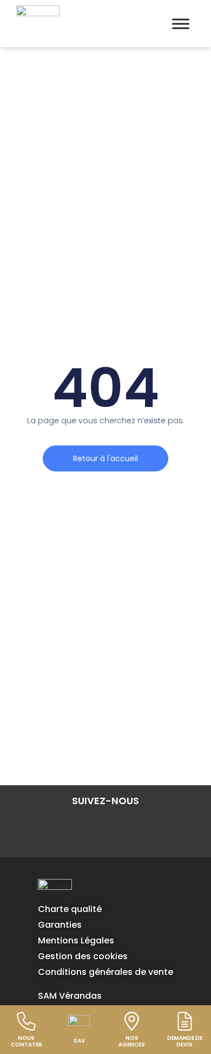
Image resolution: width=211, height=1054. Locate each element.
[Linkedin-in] (74, 827)
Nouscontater (26, 1041)
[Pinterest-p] (137, 827)
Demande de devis (184, 1041)
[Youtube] (168, 827)
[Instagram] (105, 827)
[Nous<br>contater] (26, 1021)
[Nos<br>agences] (131, 1021)
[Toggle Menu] (180, 23)
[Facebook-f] (43, 827)
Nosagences (131, 1041)
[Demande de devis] (184, 1021)
